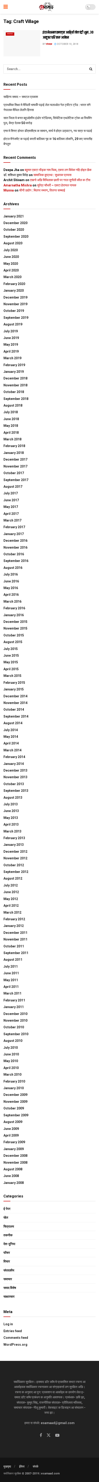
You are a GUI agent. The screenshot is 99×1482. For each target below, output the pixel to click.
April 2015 (11, 669)
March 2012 (12, 912)
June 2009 (11, 1129)
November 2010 (15, 1020)
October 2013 (13, 784)
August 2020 (12, 243)
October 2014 (13, 709)
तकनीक (7, 1235)
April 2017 (11, 514)
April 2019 (11, 351)
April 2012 (11, 905)
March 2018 (12, 439)
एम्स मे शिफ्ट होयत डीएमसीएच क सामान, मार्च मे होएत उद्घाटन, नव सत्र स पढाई (47, 131)
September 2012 (15, 872)
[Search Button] (91, 69)
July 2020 (10, 250)
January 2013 (13, 844)
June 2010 (11, 1054)
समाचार (10, 34)
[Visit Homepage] (46, 6)
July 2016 (10, 574)
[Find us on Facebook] (41, 1435)
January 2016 (13, 615)
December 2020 (15, 223)
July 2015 (10, 649)
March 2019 (12, 358)
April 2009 (11, 1135)
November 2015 (15, 628)
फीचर (6, 1252)
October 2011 (13, 946)
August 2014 (12, 723)
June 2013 (11, 811)
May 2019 (10, 344)
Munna (8, 190)
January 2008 (13, 1183)
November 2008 (15, 1162)
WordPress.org (15, 1344)
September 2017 (15, 480)
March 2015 (12, 676)
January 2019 (13, 371)
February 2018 (14, 446)
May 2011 (10, 980)
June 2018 (11, 419)
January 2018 (13, 453)
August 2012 (12, 878)
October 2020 (13, 229)
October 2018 (13, 392)
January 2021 (13, 216)
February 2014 (14, 757)
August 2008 (12, 1169)
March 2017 (12, 520)
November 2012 (15, 858)
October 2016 (13, 554)
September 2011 (15, 953)
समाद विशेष (9, 1288)
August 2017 (12, 486)
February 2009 (14, 1142)
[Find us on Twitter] (49, 1435)
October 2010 (13, 1027)
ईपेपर (22, 1466)
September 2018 (15, 399)
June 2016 (11, 581)
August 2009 (12, 1122)
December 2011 (15, 933)
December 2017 (15, 459)
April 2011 (11, 987)
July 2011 (10, 966)
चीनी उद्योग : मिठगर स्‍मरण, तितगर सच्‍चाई (42, 190)
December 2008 (15, 1155)
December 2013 (15, 770)
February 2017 (14, 527)
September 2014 (15, 716)
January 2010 (13, 1088)
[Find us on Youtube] (57, 1435)
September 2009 (15, 1115)
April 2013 (11, 824)
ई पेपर (6, 1209)
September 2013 (15, 790)
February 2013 (14, 838)
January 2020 (13, 290)
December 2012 (15, 851)
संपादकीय (8, 1270)
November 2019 (15, 304)
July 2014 (10, 730)
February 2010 (14, 1081)
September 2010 (15, 1034)
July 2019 (10, 331)
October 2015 (13, 635)
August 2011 (12, 959)
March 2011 (12, 993)
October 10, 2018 (67, 44)
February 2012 (14, 919)
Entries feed (12, 1331)
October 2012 (13, 865)
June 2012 (11, 892)
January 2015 (13, 689)
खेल (5, 1217)
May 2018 (10, 426)
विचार (6, 1261)
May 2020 (10, 263)
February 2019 (14, 365)
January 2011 (13, 1007)
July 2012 (10, 885)
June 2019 (11, 338)
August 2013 (12, 797)
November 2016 (15, 547)
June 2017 (11, 500)
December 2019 (15, 297)
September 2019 (15, 317)
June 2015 (11, 655)
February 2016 (14, 608)
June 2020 (11, 257)
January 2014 (13, 764)
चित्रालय (8, 1226)
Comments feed (15, 1338)
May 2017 (10, 507)
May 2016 (10, 588)
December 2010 (15, 1014)
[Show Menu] (5, 7)
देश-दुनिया (9, 1244)
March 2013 (12, 831)
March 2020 (12, 277)
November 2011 (15, 939)
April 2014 (11, 743)
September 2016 (15, 561)
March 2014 (12, 750)
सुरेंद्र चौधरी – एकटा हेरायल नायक (56, 185)
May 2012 (10, 899)
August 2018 (12, 405)
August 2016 (12, 568)
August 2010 (12, 1041)
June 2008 (11, 1176)
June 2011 (11, 973)
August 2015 (12, 642)
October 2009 (13, 1108)
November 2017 (15, 466)
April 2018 (11, 432)
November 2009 (15, 1101)
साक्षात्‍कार (9, 1296)
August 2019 (12, 324)
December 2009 (15, 1095)
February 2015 (14, 682)
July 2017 (10, 493)
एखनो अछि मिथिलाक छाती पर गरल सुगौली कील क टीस (60, 180)
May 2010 (10, 1061)
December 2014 (15, 696)
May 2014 (10, 736)
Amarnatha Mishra (17, 185)
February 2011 (14, 1000)
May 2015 (10, 662)
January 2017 (13, 534)
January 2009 (13, 1149)
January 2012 (13, 926)
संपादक (49, 44)
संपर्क (35, 1466)
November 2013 (15, 777)
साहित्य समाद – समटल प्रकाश (20, 97)
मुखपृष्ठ (7, 1466)
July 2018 (10, 412)
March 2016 (12, 601)
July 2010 (10, 1047)
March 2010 (12, 1074)
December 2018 (15, 378)
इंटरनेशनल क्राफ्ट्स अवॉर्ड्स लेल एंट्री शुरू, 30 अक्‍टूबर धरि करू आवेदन (68, 35)
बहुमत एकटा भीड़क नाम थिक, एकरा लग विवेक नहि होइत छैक (58, 170)
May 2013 (10, 818)
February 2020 (14, 284)
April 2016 (11, 594)
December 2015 (15, 622)
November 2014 (15, 703)
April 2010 (11, 1068)
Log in (8, 1324)
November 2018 (15, 385)
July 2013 (10, 804)
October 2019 (13, 311)
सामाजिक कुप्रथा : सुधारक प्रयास (52, 175)
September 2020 (15, 236)
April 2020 (11, 270)
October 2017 (13, 473)
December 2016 (15, 540)
